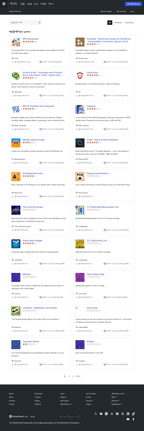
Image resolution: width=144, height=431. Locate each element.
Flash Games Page (95, 274)
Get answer (92, 308)
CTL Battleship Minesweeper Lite (103, 207)
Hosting (12, 401)
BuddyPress (117, 404)
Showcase (38, 394)
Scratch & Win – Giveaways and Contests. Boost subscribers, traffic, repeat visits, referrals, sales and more (43, 73)
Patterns (38, 404)
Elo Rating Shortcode (33, 173)
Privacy (12, 404)
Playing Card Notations (98, 173)
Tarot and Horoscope (33, 207)
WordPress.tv (66, 404)
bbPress (116, 401)
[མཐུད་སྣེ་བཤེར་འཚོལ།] (39, 22)
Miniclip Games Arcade (33, 140)
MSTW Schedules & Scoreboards (38, 106)
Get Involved (91, 394)
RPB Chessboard (31, 39)
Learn (62, 394)
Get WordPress (133, 4)
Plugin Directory (15, 11)
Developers (64, 401)
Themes (38, 397)
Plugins (37, 401)
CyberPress (92, 72)
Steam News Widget (32, 240)
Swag (89, 404)
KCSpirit (90, 341)
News (11, 397)
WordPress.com (118, 394)
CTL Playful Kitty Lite (97, 240)
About (11, 394)
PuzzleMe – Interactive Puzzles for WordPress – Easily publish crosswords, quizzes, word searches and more (109, 40)
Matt (114, 397)
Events (88, 397)
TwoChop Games (31, 341)
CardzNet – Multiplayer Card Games (40, 308)
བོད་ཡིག (32, 417)
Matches (27, 274)
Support (63, 397)
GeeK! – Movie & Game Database (102, 140)
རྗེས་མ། (78, 376)
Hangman (91, 106)
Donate (89, 401)
